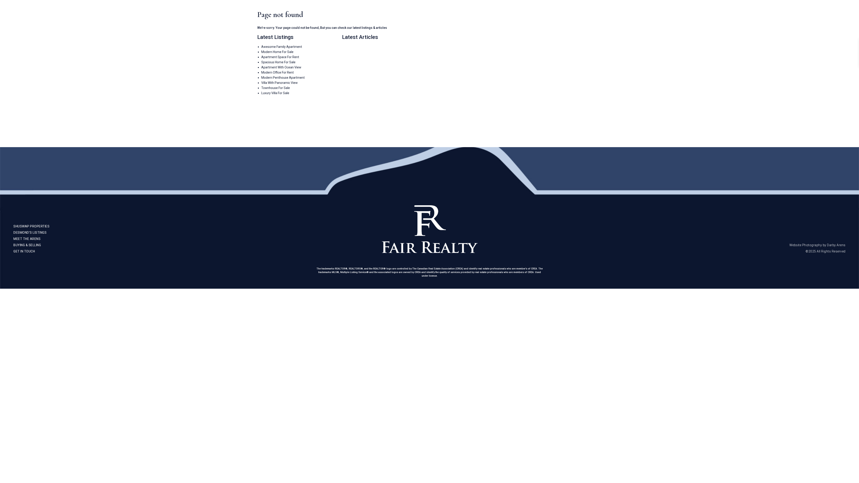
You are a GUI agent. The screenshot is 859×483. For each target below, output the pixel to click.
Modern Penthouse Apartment (283, 77)
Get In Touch (823, 13)
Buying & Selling (793, 13)
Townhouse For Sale (275, 88)
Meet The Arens (760, 13)
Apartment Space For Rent (280, 57)
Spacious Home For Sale (278, 62)
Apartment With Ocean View (281, 67)
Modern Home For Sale (277, 52)
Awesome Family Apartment (281, 47)
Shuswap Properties (724, 13)
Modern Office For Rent (277, 72)
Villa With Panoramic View (279, 83)
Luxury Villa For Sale (275, 93)
